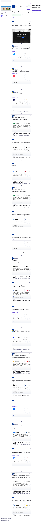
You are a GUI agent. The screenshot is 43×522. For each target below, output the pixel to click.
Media (15, 17)
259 (12, 11)
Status (6, 518)
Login (37, 12)
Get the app (6, 520)
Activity (13, 17)
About (5, 518)
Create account (37, 10)
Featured (17, 17)
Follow (28, 9)
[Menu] (30, 9)
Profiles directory (9, 518)
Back (13, 1)
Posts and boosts (14, 19)
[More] (30, 43)
